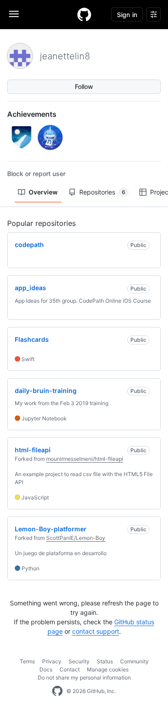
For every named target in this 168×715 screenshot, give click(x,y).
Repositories (102, 192)
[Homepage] (84, 14)
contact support (95, 631)
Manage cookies (108, 669)
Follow (84, 86)
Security (79, 661)
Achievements (31, 114)
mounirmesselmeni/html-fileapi (84, 458)
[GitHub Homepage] (57, 691)
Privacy (51, 661)
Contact (70, 669)
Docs (45, 669)
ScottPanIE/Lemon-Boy (75, 537)
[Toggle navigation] (14, 14)
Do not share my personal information (84, 677)
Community (134, 661)
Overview (43, 192)
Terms (27, 661)
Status (105, 661)
